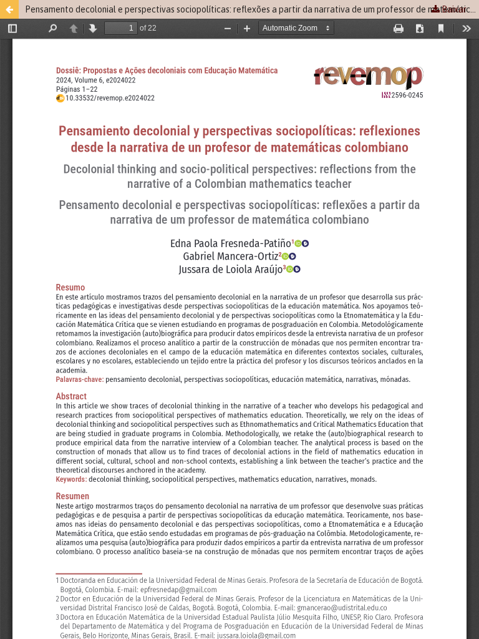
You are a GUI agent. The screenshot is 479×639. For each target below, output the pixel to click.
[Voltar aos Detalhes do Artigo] (9, 9)
